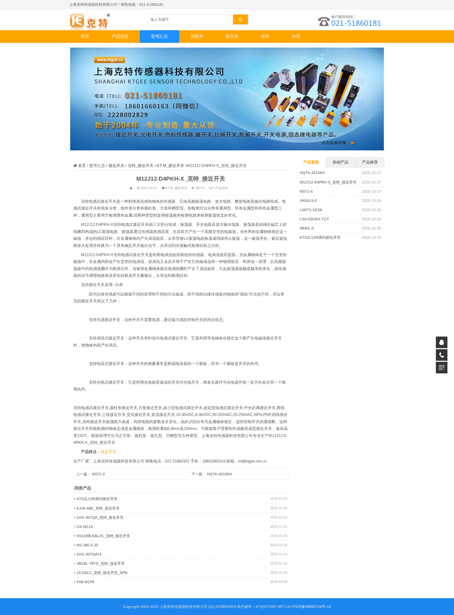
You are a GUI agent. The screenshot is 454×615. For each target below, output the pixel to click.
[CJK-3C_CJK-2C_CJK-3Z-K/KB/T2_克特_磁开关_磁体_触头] (95, 20)
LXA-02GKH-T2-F (314, 219)
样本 (265, 36)
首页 (85, 36)
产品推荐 (370, 162)
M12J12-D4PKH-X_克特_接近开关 (328, 182)
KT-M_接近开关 (170, 165)
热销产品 (340, 162)
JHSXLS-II (308, 201)
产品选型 (120, 36)
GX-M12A (85, 527)
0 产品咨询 (220, 188)
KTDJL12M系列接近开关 (97, 499)
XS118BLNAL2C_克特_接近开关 (103, 536)
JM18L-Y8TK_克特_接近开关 (101, 563)
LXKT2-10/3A (311, 210)
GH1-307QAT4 (89, 554)
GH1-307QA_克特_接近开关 (100, 517)
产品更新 (311, 162)
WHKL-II (307, 228)
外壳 (296, 36)
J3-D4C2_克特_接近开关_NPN (102, 573)
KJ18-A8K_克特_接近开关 (98, 508)
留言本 (232, 36)
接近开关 (116, 165)
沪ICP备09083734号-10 (311, 606)
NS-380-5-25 (87, 545)
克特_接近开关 (140, 165)
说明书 (196, 36)
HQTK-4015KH (219, 474)
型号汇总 (159, 36)
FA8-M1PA (85, 582)
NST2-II (98, 474)
